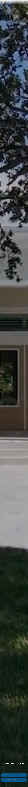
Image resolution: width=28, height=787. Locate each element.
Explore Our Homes (14, 775)
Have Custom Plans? (14, 780)
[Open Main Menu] (25, 2)
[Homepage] (6, 2)
